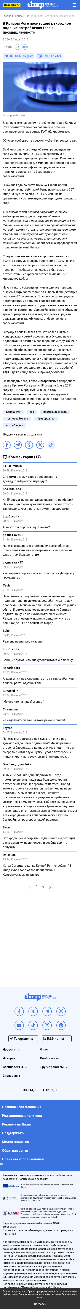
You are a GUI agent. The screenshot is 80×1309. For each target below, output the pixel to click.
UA (17, 46)
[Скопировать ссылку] (51, 445)
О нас (44, 1049)
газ (32, 411)
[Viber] (29, 445)
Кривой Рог (13, 411)
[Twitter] (40, 445)
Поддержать (11, 5)
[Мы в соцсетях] (19, 1011)
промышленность (55, 411)
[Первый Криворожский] (43, 5)
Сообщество (49, 1058)
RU (25, 46)
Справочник (11, 1075)
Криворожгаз (45, 418)
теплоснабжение (17, 418)
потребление (14, 425)
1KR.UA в (21, 56)
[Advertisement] (40, 938)
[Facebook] (7, 445)
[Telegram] (18, 445)
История (9, 1058)
